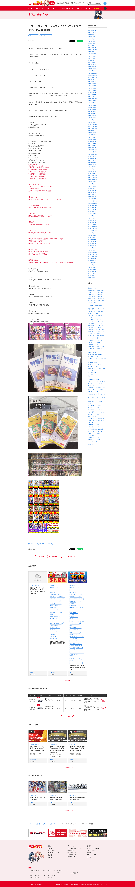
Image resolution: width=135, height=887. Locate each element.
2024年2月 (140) (92, 94)
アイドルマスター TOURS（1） (95, 410)
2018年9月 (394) (92, 233)
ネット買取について (72, 852)
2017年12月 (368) (92, 252)
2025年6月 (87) (91, 60)
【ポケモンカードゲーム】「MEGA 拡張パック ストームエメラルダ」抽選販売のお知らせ (37, 590)
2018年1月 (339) (92, 250)
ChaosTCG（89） (92, 422)
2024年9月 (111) (92, 79)
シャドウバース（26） (93, 435)
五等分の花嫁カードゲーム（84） (96, 309)
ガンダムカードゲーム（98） (95, 327)
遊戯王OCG (52, 585)
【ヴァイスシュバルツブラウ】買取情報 (37, 798)
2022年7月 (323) (92, 135)
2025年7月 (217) (92, 58)
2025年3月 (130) (92, 66)
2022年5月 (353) (92, 139)
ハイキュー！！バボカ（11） (95, 433)
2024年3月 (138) (92, 92)
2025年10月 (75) (92, 51)
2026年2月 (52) (91, 43)
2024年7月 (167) (92, 83)
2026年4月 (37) (91, 39)
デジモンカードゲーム (54, 610)
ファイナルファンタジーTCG (76, 663)
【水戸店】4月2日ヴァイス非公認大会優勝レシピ (57, 798)
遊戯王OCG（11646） (93, 288)
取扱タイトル (39, 8)
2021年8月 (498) (92, 158)
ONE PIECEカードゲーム (55, 603)
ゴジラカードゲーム (54, 638)
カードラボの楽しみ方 (67, 8)
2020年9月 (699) (92, 182)
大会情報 (50, 848)
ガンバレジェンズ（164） (94, 407)
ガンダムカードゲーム (54, 634)
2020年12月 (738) (92, 175)
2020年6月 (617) (92, 188)
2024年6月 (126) (92, 86)
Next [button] (109, 833)
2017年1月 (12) (91, 275)
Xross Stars (52, 636)
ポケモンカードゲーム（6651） (95, 294)
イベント (55, 8)
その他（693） (91, 444)
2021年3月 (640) (92, 169)
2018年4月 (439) (92, 243)
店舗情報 (96, 8)
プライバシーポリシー (92, 855)
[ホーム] (31, 8)
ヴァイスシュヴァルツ (33, 35)
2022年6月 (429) (92, 137)
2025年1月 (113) (92, 71)
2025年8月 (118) (92, 56)
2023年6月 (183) (92, 111)
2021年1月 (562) (92, 173)
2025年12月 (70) (92, 47)
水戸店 (31, 672)
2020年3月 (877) (92, 194)
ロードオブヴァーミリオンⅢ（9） (96, 420)
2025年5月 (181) (92, 62)
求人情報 (89, 846)
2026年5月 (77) (91, 37)
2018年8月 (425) (92, 235)
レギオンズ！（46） (93, 442)
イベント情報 (51, 850)
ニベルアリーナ (79, 647)
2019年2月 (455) (92, 222)
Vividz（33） (91, 377)
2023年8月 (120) (92, 107)
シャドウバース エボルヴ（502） (96, 311)
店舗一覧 (38, 824)
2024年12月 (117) (92, 73)
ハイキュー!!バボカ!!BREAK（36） (96, 336)
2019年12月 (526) (92, 201)
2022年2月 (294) (92, 145)
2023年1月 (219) (92, 122)
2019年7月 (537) (92, 211)
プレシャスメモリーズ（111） (95, 383)
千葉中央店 (52, 672)
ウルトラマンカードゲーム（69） (96, 329)
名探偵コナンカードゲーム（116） (96, 331)
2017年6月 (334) (92, 265)
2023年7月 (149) (92, 109)
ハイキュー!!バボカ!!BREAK (76, 645)
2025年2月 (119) (92, 69)
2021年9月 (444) (92, 156)
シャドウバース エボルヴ (55, 594)
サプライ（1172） (92, 416)
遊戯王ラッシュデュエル (55, 587)
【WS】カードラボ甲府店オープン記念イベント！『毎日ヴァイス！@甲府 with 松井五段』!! (57, 749)
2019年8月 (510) (92, 209)
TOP (31, 824)
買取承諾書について (72, 854)
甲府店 (51, 760)
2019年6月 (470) (92, 214)
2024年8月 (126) (92, 81)
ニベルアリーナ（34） (93, 357)
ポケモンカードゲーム (35, 585)
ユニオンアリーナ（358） (94, 338)
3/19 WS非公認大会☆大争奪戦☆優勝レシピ (77, 798)
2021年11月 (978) (92, 152)
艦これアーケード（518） (94, 414)
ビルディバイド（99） (93, 344)
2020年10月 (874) (92, 179)
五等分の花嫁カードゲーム (55, 616)
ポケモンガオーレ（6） (93, 437)
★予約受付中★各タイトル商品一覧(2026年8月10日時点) (57, 643)
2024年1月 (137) (92, 96)
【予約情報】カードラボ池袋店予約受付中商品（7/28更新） (77, 667)
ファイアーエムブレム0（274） (95, 389)
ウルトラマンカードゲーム (55, 625)
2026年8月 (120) (92, 30)
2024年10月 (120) (92, 77)
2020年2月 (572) (92, 196)
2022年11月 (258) (92, 126)
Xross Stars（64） (92, 372)
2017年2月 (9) (91, 273)
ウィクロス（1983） (93, 363)
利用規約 (89, 857)
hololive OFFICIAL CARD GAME (56, 623)
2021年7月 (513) (92, 160)
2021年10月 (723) (92, 154)
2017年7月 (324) (92, 263)
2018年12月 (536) (92, 226)
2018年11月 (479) (92, 228)
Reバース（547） (92, 303)
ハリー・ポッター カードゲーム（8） (97, 381)
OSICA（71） (91, 385)
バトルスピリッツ (61, 596)
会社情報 (30, 884)
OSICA (71, 661)
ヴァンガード (53, 596)
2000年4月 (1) (91, 277)
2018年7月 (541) (92, 237)
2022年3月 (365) (92, 143)
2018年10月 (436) (92, 231)
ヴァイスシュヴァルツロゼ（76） (96, 300)
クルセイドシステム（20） (94, 427)
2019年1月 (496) (92, 224)
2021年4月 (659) (92, 167)
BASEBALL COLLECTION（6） (95, 431)
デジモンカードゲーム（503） (95, 340)
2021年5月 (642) (92, 164)
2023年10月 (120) (92, 103)
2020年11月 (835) (92, 177)
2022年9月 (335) (92, 130)
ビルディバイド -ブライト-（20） (96, 346)
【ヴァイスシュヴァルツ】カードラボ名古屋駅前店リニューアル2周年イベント (37, 748)
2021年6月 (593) (92, 162)
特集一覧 (89, 852)
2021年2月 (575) (92, 171)
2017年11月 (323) (92, 254)
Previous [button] (26, 833)
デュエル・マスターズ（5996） (95, 292)
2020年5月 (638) (92, 190)
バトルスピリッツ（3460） (94, 319)
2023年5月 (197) (92, 113)
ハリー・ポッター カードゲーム (76, 650)
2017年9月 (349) (92, 258)
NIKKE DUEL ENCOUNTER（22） (96, 354)
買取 (78, 8)
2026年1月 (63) (91, 45)
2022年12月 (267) (92, 124)
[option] (37, 833)
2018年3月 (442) (92, 245)
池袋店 (71, 672)
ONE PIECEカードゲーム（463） (96, 325)
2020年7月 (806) (92, 186)
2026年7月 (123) (92, 32)
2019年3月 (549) (92, 220)
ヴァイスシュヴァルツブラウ (46, 35)
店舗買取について (72, 850)
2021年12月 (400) (92, 150)
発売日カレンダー (72, 856)
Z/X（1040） (91, 375)
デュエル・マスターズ (54, 590)
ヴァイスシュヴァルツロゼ (55, 618)
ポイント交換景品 (91, 850)
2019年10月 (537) (92, 205)
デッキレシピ (86, 8)
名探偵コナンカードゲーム (55, 605)
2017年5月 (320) (92, 267)
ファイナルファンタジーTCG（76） (96, 387)
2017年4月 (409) (92, 269)
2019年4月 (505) (92, 218)
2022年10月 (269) (92, 128)
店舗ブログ (52, 824)
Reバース (72, 652)
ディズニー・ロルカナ (54, 627)
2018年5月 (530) (92, 241)
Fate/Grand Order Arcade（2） (95, 429)
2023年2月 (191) (92, 120)
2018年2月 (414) (92, 248)
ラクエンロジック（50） (94, 424)
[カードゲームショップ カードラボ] (35, 4)
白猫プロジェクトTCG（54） (95, 439)
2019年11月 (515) (92, 203)
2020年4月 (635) (92, 192)
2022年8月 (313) (92, 132)
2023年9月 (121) (92, 105)
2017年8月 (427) (92, 260)
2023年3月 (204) (92, 118)
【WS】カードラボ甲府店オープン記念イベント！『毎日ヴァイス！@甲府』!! (77, 748)
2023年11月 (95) (92, 101)
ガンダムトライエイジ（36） (95, 405)
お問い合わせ (38, 884)
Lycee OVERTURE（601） (94, 379)
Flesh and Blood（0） (93, 352)
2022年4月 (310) (92, 141)
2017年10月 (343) (92, 256)
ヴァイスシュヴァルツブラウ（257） (97, 298)
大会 (48, 8)
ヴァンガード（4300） (93, 313)
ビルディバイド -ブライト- (75, 658)
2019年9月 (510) (92, 207)
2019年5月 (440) (92, 216)
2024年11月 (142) (92, 75)
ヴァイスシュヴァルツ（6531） (95, 296)
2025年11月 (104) (92, 49)
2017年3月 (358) (92, 271)
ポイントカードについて (93, 848)
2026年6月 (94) (91, 34)
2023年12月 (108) (92, 98)
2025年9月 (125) (92, 54)
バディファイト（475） (94, 392)
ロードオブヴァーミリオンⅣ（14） (96, 418)
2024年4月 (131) (92, 90)
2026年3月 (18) (91, 41)
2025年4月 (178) (92, 64)
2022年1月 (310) (92, 147)
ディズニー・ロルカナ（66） (95, 333)
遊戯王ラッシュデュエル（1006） (96, 290)
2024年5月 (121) (92, 88)
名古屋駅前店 (33, 760)
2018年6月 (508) (92, 239)
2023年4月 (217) (92, 115)
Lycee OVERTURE (74, 630)
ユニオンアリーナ (54, 607)
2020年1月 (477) (92, 199)
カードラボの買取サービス (74, 848)
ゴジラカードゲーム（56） (94, 342)
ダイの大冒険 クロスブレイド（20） (97, 412)
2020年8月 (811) (92, 184)
